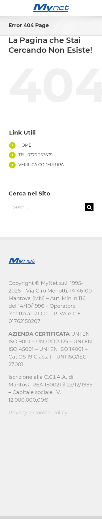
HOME (24, 145)
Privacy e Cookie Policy (37, 413)
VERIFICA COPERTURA (41, 164)
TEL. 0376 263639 (35, 154)
